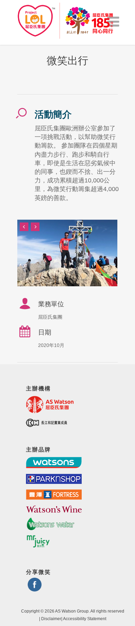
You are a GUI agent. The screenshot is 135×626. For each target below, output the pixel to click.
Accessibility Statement (84, 618)
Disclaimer (51, 618)
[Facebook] (35, 588)
